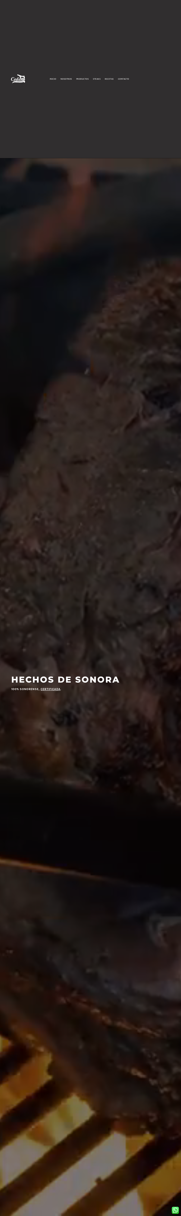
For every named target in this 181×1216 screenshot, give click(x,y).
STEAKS (97, 79)
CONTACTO (123, 79)
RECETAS (109, 79)
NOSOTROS (66, 79)
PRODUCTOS (82, 79)
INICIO (53, 79)
